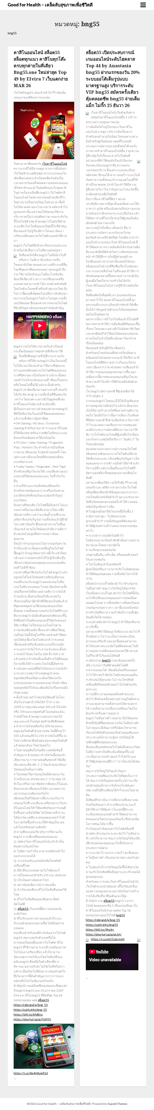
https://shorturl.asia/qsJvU (103, 934)
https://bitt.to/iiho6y (100, 929)
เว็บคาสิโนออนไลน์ (54, 163)
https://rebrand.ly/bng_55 (31, 1005)
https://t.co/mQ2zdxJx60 (108, 939)
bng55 (106, 660)
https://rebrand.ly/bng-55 (103, 920)
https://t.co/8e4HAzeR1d (31, 1073)
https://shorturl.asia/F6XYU (32, 1019)
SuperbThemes (117, 1103)
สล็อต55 (22, 909)
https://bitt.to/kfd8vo (28, 1014)
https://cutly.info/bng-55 (30, 1009)
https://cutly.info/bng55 (102, 925)
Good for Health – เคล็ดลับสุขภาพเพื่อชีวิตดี (50, 4)
